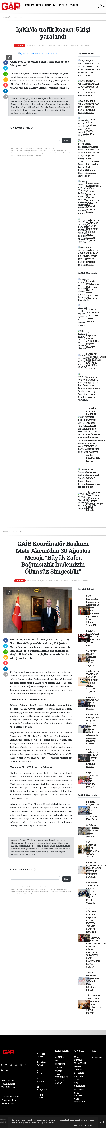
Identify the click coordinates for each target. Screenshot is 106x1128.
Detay (79, 1125)
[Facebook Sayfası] (2, 1064)
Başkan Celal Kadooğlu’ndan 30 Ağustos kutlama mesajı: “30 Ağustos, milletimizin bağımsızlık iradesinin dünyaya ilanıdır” (93, 197)
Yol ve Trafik (80, 1063)
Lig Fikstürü (80, 1076)
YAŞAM (73, 4)
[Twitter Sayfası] (7, 1064)
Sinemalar (79, 1086)
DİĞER (39, 4)
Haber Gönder (7, 1103)
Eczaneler (79, 1072)
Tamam (90, 1125)
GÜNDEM (28, 4)
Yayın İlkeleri (8, 1083)
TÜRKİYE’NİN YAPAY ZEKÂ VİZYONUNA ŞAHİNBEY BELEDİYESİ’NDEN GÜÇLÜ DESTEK (95, 501)
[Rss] (27, 1064)
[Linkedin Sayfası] (22, 1064)
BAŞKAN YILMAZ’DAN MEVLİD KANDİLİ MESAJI (93, 107)
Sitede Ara (97, 1057)
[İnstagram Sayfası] (12, 1064)
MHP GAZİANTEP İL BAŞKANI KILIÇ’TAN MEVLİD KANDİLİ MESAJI (92, 256)
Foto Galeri (41, 1055)
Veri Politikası (8, 1087)
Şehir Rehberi (78, 1094)
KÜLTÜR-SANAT (59, 1082)
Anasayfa (7, 17)
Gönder (67, 140)
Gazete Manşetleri (79, 1100)
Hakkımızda (7, 1080)
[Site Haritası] (3, 1070)
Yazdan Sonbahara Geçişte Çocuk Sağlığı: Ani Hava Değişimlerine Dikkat (93, 478)
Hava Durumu (78, 1058)
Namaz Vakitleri (78, 1068)
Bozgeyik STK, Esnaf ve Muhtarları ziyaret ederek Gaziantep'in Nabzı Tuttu (92, 290)
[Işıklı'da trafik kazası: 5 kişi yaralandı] (37, 53)
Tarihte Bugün (78, 1081)
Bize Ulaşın (40, 1096)
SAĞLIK (63, 4)
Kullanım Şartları (10, 1096)
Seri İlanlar (79, 1089)
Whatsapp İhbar (9, 1100)
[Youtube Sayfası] (17, 1064)
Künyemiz (42, 1089)
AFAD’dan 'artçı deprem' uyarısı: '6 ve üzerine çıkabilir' (92, 315)
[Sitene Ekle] (8, 1070)
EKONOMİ (50, 4)
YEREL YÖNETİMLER (61, 1075)
